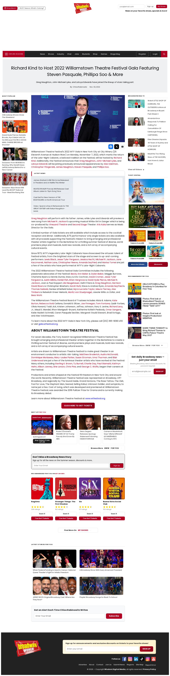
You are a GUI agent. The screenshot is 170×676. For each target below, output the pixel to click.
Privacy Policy (149, 669)
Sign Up (146, 648)
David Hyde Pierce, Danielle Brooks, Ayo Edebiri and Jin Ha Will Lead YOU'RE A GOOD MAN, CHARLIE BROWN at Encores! (14, 134)
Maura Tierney (103, 289)
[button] (164, 54)
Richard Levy (116, 306)
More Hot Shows (137, 264)
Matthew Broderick (89, 354)
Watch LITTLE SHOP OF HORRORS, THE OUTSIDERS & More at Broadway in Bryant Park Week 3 (157, 107)
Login (155, 54)
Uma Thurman (99, 357)
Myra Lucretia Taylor (84, 289)
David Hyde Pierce (97, 279)
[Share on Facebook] (110, 146)
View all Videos (135, 169)
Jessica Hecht (87, 259)
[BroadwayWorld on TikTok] (141, 659)
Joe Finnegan (88, 303)
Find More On (76, 530)
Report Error (151, 665)
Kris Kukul (102, 224)
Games (104, 54)
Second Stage (79, 224)
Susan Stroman (83, 357)
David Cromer (96, 276)
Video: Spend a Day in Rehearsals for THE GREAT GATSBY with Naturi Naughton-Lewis (51, 208)
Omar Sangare (113, 309)
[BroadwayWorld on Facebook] (124, 659)
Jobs (77, 54)
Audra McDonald (109, 354)
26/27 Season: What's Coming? (32, 8)
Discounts (158, 264)
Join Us (108, 664)
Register (142, 54)
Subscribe (114, 616)
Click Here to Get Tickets (78, 405)
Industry (60, 54)
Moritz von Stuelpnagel (80, 292)
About (91, 664)
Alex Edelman (111, 163)
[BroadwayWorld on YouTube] (153, 659)
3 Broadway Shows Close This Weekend (13, 110)
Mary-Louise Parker (64, 357)
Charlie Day (90, 363)
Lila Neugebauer (71, 283)
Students (86, 54)
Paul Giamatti (104, 363)
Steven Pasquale (83, 167)
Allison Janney (45, 366)
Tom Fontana (103, 303)
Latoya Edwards (39, 163)
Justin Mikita (50, 279)
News (42, 54)
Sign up (159, 371)
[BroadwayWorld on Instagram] (130, 659)
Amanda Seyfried (88, 262)
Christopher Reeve (68, 262)
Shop (95, 54)
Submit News (119, 664)
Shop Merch (11, 8)
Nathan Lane (50, 262)
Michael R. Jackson (57, 221)
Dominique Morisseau (42, 357)
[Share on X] (116, 146)
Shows (51, 54)
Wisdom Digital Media (115, 669)
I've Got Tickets (42, 518)
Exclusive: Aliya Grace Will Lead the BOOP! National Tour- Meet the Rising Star (13, 184)
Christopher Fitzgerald (43, 167)
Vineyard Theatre (58, 224)
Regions (130, 664)
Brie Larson (59, 366)
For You (42, 412)
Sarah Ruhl (75, 286)
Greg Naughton (87, 160)
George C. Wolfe (90, 366)
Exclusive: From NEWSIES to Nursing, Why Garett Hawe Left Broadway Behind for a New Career (13, 160)
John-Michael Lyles (106, 160)
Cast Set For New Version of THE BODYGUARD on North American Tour (49, 198)
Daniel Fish (62, 279)
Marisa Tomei (109, 262)
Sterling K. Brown (63, 363)
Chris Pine (71, 366)
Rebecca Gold (46, 303)
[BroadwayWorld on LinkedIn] (136, 659)
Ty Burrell (78, 363)
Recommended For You (138, 276)
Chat (69, 54)
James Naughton (64, 167)
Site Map (139, 664)
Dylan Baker (97, 273)
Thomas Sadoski (39, 289)
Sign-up (150, 6)
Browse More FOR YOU (105, 448)
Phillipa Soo (103, 167)
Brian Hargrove (77, 279)
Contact (99, 664)
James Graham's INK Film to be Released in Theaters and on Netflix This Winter (51, 181)
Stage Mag (115, 54)
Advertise (83, 664)
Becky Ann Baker (79, 273)
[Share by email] (122, 146)
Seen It (42, 514)
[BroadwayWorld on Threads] (147, 659)
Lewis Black (50, 259)
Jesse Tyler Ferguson (68, 259)
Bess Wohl (36, 295)
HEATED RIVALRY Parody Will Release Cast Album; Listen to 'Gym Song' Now (51, 190)
